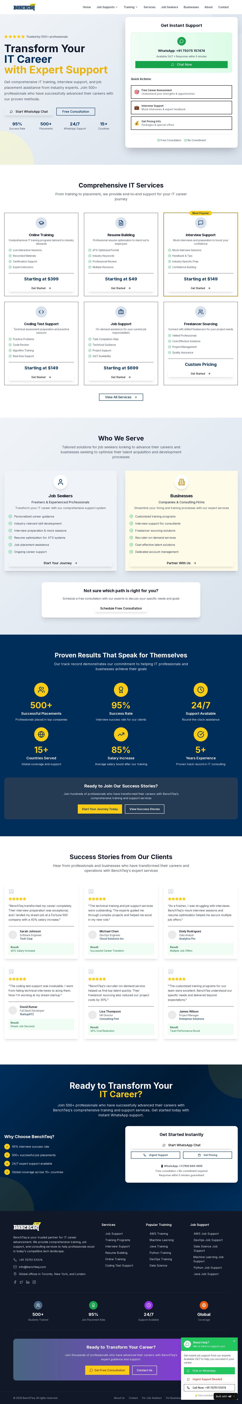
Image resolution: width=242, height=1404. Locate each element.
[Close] (234, 1396)
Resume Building (116, 1253)
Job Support (114, 1233)
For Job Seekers (152, 1397)
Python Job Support (208, 1267)
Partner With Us (179, 563)
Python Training (160, 1253)
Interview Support (117, 1246)
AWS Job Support (206, 1233)
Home (87, 7)
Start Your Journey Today (100, 809)
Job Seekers (169, 7)
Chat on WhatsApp (204, 1370)
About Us (119, 1397)
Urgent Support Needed (207, 1379)
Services (149, 7)
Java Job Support (206, 1274)
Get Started (38, 288)
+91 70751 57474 (31, 1260)
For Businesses (175, 1397)
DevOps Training (161, 1259)
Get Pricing (210, 1154)
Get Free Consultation (109, 1370)
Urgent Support (158, 1154)
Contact (223, 7)
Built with (221, 1396)
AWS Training (159, 1233)
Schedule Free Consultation (121, 608)
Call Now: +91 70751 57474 (209, 1387)
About (208, 7)
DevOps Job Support (208, 1240)
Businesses (191, 7)
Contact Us (144, 1370)
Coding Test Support (119, 1265)
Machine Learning (162, 1240)
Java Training (159, 1246)
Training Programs (117, 1240)
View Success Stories (145, 809)
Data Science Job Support (206, 1248)
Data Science (158, 1265)
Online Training (115, 1259)
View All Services (118, 397)
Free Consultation (75, 111)
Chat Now (184, 64)
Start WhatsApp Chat (32, 111)
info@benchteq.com (32, 1267)
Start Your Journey (58, 563)
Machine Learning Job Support (208, 1259)
